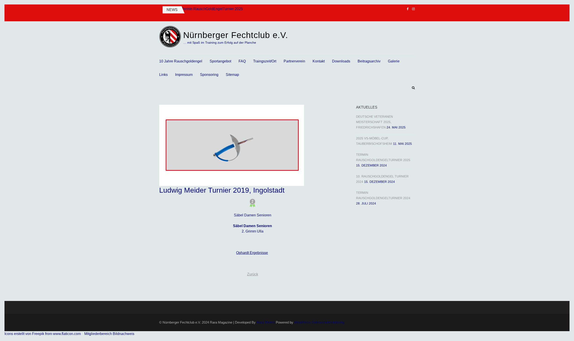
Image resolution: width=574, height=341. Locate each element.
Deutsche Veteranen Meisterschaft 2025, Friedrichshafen (374, 122)
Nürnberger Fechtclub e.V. (235, 35)
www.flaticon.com (67, 334)
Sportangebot (220, 61)
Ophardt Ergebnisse (252, 253)
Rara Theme (266, 322)
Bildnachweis (123, 334)
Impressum (184, 75)
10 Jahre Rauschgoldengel (180, 61)
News (172, 10)
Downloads (341, 61)
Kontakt (319, 61)
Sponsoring (209, 75)
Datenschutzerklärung (328, 322)
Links (163, 75)
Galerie (394, 61)
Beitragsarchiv (369, 61)
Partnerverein (294, 61)
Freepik (38, 334)
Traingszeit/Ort (264, 61)
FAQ (242, 61)
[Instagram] (413, 9)
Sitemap (232, 75)
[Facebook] (408, 9)
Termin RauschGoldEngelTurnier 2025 (212, 9)
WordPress (302, 322)
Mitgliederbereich (98, 334)
